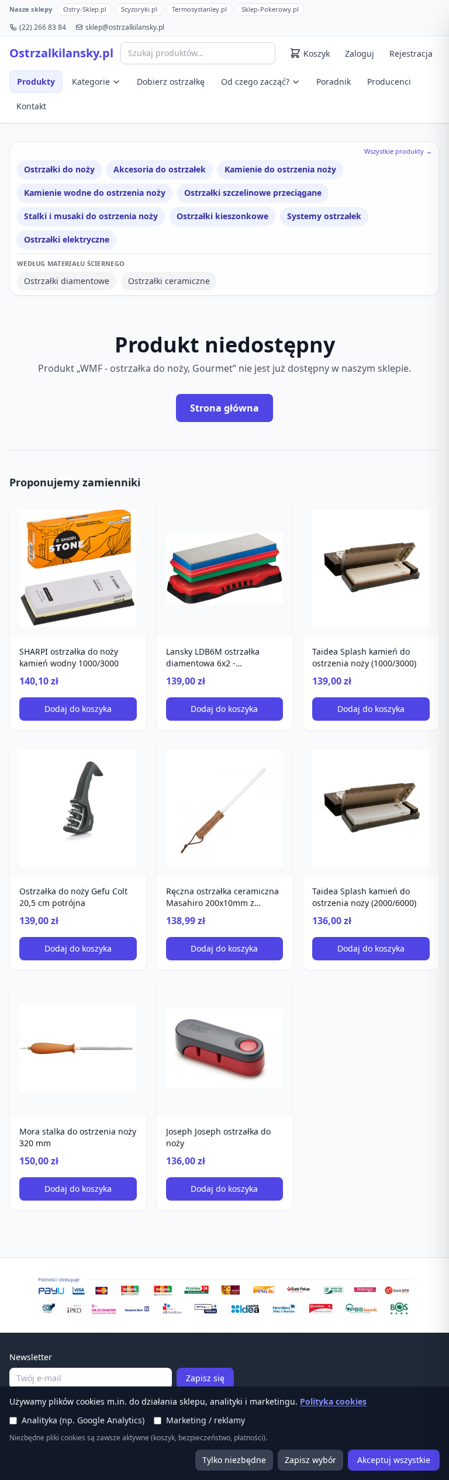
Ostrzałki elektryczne (66, 239)
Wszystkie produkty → (398, 151)
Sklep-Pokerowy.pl (270, 9)
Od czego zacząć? (255, 81)
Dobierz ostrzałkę (171, 81)
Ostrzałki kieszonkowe (222, 216)
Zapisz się (205, 1378)
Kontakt (31, 106)
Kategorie (91, 81)
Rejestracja (411, 53)
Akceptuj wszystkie (393, 1459)
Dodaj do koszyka (78, 708)
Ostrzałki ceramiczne (169, 280)
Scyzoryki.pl (139, 9)
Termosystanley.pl (199, 9)
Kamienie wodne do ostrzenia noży (94, 192)
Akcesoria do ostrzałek (159, 169)
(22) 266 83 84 (42, 27)
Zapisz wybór (310, 1459)
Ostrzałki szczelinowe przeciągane (253, 192)
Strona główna (224, 408)
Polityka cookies (333, 1401)
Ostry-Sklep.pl (84, 9)
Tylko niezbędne (234, 1459)
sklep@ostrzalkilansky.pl (124, 27)
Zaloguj (359, 53)
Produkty (36, 81)
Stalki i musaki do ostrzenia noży (91, 216)
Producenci (389, 81)
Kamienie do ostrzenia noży (280, 169)
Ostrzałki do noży (59, 169)
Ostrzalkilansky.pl (61, 53)
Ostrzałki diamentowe (66, 280)
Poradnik (333, 81)
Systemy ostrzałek (324, 216)
